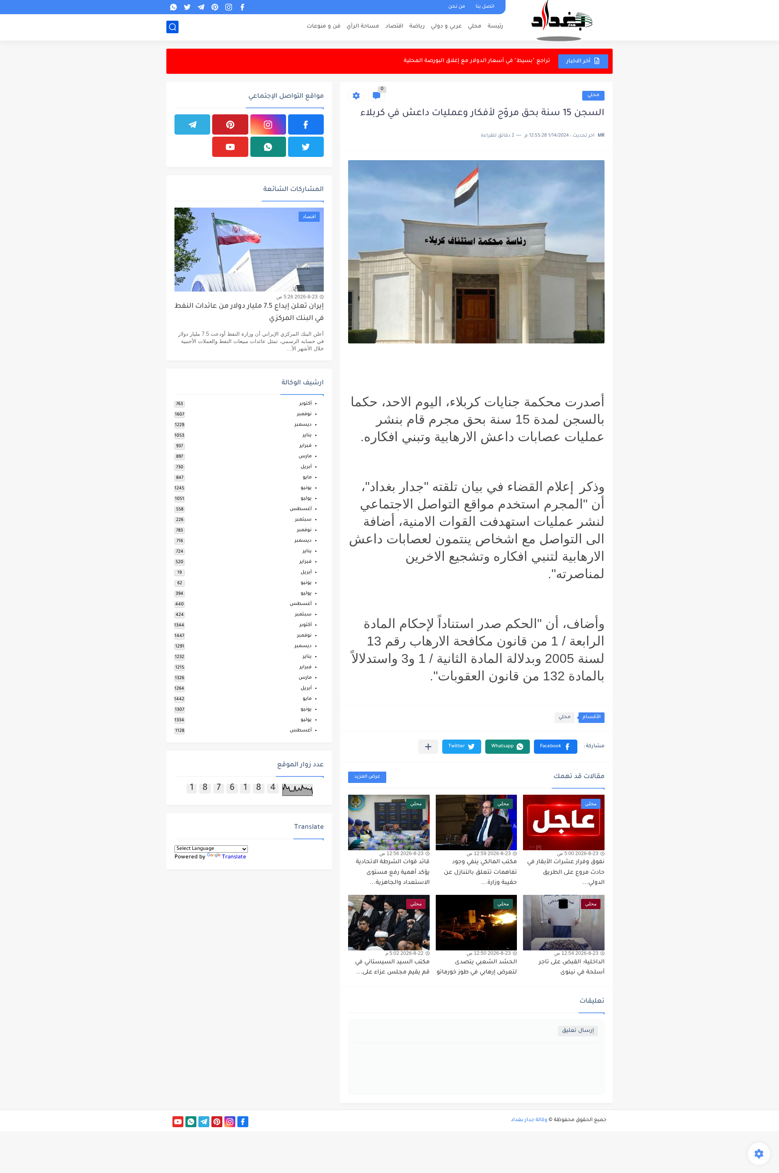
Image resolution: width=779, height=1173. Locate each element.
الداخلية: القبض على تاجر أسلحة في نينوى (572, 967)
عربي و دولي (446, 27)
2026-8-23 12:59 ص (489, 853)
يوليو (306, 499)
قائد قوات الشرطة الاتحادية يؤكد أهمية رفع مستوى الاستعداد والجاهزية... (393, 872)
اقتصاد (394, 27)
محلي (475, 27)
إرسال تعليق (578, 1031)
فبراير (305, 446)
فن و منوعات (323, 27)
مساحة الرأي (362, 27)
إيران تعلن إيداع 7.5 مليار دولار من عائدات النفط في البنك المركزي (249, 313)
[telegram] (201, 7)
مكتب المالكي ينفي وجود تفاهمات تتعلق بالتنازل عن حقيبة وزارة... (480, 872)
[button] (555, 747)
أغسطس (301, 509)
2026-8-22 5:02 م (404, 953)
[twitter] (187, 7)
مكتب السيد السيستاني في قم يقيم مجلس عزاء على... (392, 967)
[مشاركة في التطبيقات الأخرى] (428, 747)
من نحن (456, 7)
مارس (305, 456)
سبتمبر (303, 520)
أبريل (306, 467)
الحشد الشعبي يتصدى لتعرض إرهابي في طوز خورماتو (477, 967)
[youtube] (230, 147)
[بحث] (172, 27)
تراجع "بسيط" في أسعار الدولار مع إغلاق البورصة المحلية (477, 61)
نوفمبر (304, 414)
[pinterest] (214, 7)
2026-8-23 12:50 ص (489, 953)
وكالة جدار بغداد (529, 1120)
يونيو (306, 488)
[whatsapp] (173, 7)
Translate (234, 857)
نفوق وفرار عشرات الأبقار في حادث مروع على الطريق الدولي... (566, 872)
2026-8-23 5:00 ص (577, 853)
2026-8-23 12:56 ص (401, 853)
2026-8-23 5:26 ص (297, 297)
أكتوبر (305, 404)
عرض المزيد (367, 777)
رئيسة (495, 27)
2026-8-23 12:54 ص (576, 953)
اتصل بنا (485, 7)
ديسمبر (303, 425)
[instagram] (228, 7)
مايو (307, 477)
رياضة (417, 27)
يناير (307, 435)
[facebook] (242, 7)
